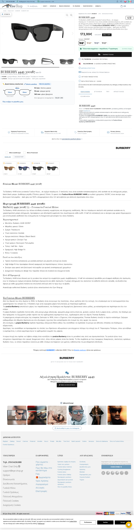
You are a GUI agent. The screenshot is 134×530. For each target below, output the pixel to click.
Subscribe (115, 467)
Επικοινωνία (9, 479)
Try (108, 91)
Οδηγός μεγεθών (31, 84)
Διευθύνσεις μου (85, 467)
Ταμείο (82, 480)
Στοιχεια (98, 91)
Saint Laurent (76, 441)
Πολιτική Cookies (11, 500)
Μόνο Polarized (32, 153)
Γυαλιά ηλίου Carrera (65, 467)
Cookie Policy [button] (73, 521)
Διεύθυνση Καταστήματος (15, 483)
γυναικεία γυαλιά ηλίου (71, 139)
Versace (91, 441)
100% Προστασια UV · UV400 (91, 81)
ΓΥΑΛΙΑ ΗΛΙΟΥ (11, 11)
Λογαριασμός (84, 464)
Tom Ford (66, 441)
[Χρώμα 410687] (104, 43)
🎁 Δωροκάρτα (43, 477)
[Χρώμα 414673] (89, 43)
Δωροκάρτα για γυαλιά (65, 480)
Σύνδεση (82, 462)
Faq (37, 474)
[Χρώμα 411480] (97, 43)
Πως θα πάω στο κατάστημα (44, 469)
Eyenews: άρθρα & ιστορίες (67, 462)
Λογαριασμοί (42, 484)
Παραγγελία (107, 54)
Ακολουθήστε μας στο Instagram (68, 428)
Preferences (88, 522)
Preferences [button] (41, 523)
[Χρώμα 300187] (82, 43)
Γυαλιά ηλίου (62, 472)
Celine (84, 441)
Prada (52, 441)
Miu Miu (58, 441)
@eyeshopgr (68, 403)
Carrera (25, 441)
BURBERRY (17, 11)
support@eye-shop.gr (13, 470)
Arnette (39, 441)
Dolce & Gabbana (102, 441)
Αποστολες (119, 91)
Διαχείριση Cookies (12, 505)
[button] (34, 6)
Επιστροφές (41, 491)
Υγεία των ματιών (63, 464)
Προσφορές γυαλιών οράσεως (64, 483)
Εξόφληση (85, 96)
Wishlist (82, 472)
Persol (19, 441)
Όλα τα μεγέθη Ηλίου (65, 487)
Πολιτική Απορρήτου (12, 496)
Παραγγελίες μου (85, 474)
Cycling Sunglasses (64, 469)
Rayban (5, 441)
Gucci (46, 441)
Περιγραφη (85, 91)
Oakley (12, 441)
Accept (123, 522)
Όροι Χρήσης (42, 481)
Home (4, 11)
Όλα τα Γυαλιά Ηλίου (117, 441)
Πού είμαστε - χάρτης (42, 463)
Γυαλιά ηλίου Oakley (64, 474)
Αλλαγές (40, 487)
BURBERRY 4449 (25, 11)
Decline (105, 522)
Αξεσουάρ (19, 157)
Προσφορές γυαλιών (64, 477)
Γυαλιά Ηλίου (9, 487)
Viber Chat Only (10, 466)
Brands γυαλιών (80, 350)
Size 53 (8, 157)
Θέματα (98, 6)
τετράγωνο (86, 111)
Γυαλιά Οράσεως (8, 444)
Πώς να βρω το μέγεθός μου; (13, 102)
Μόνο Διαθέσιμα (15, 153)
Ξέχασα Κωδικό (85, 477)
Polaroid (32, 441)
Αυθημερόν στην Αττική (27, 1)
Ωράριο (6, 475)
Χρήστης (82, 469)
